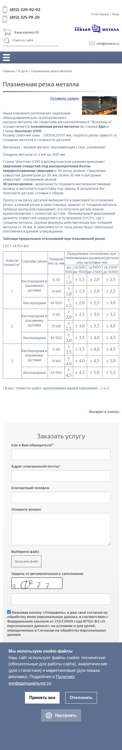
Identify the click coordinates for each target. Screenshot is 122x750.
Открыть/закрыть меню (6, 57)
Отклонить (81, 697)
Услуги (23, 71)
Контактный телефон (30, 488)
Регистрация (100, 14)
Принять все (42, 697)
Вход (115, 14)
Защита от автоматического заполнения (47, 574)
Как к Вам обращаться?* (32, 445)
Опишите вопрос (26, 509)
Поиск (7, 40)
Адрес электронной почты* (35, 466)
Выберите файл (25, 551)
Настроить (66, 715)
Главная (9, 71)
